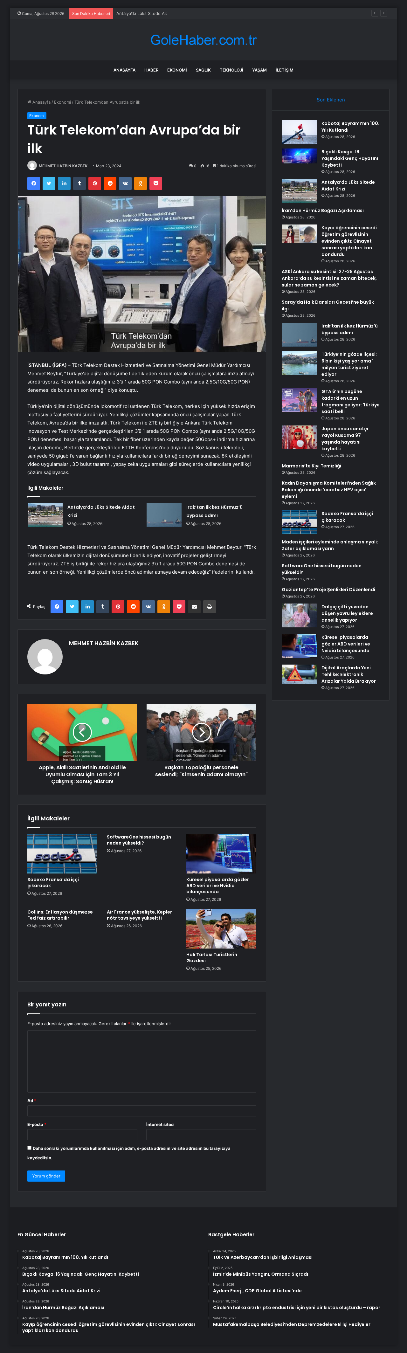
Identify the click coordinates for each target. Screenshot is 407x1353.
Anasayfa (124, 69)
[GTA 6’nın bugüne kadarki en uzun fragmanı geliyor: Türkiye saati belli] (299, 400)
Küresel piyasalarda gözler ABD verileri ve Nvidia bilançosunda (217, 885)
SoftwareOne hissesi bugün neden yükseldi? (139, 840)
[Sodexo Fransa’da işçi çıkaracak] (62, 853)
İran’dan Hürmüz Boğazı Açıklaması (323, 210)
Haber (151, 69)
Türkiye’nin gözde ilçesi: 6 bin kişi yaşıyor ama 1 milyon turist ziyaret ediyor (349, 364)
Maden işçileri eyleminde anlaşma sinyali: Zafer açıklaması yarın (330, 545)
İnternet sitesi (160, 1124)
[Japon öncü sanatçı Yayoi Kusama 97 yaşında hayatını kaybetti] (299, 437)
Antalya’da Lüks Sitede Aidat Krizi (149, 13)
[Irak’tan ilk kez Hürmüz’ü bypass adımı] (164, 515)
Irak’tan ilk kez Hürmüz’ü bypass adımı (349, 329)
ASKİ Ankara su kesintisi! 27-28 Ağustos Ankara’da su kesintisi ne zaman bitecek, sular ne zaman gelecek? (329, 278)
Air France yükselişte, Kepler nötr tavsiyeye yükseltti (139, 915)
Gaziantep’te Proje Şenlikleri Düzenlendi (328, 589)
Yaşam (259, 69)
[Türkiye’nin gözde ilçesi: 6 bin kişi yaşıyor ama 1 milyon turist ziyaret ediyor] (299, 363)
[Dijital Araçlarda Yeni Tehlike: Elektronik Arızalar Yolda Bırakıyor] (299, 674)
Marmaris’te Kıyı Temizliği (311, 466)
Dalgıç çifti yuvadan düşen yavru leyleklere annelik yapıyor (347, 613)
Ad (31, 1100)
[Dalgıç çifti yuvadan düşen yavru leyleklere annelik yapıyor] (299, 615)
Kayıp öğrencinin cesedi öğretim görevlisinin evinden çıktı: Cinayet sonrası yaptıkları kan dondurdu (349, 241)
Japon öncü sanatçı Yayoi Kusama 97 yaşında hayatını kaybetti (344, 438)
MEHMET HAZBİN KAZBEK (63, 165)
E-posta (36, 1124)
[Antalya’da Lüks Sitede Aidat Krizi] (45, 515)
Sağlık (203, 69)
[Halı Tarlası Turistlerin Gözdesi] (221, 929)
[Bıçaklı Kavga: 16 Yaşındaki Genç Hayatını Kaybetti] (299, 160)
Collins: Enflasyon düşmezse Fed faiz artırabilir (60, 915)
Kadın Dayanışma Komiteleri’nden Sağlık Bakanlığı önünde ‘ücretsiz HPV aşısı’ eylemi (329, 490)
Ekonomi (177, 69)
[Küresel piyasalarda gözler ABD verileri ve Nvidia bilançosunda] (221, 853)
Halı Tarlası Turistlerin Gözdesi (211, 957)
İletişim (284, 69)
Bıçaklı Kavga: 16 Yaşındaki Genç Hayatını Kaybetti (349, 158)
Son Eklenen (331, 100)
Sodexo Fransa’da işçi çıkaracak (53, 882)
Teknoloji (231, 69)
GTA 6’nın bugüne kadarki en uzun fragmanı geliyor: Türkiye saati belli (350, 401)
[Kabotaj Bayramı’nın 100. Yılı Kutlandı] (299, 132)
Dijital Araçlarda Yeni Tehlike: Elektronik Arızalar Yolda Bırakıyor (348, 674)
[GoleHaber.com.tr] (203, 40)
